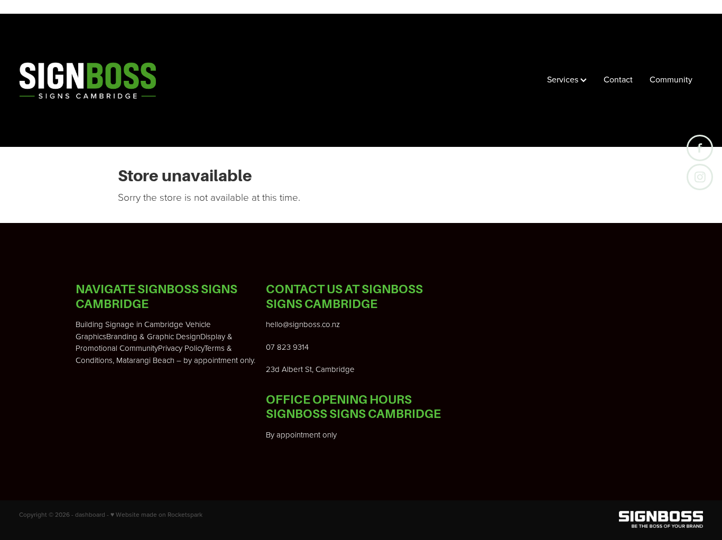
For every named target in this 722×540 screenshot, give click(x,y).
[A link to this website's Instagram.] (700, 177)
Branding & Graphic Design (153, 336)
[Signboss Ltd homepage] (87, 80)
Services (563, 79)
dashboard (90, 514)
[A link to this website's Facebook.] (700, 148)
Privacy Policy (181, 347)
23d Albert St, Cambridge (310, 369)
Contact (618, 79)
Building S (93, 324)
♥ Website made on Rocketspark (156, 514)
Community (671, 79)
